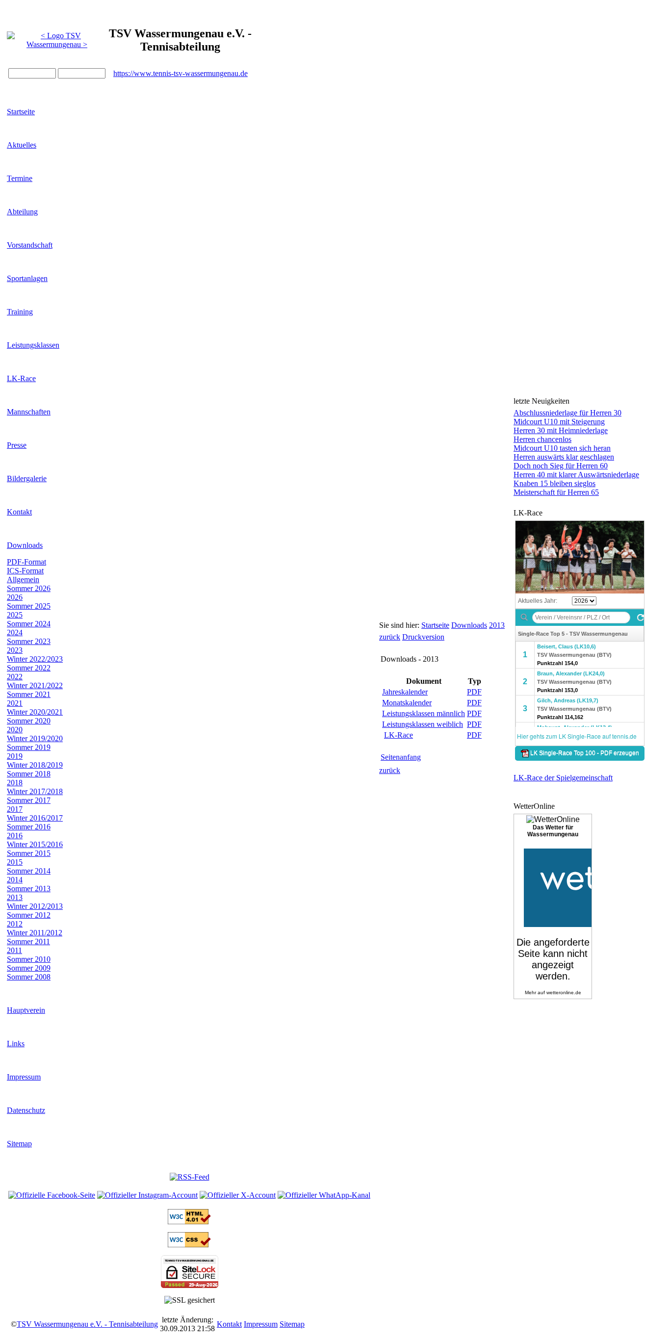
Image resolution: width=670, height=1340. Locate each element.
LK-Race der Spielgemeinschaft (563, 777)
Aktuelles (21, 145)
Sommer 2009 (29, 968)
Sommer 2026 (29, 588)
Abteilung (22, 211)
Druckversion (423, 637)
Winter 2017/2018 (35, 791)
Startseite (21, 111)
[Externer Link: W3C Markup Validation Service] (189, 1221)
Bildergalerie (27, 478)
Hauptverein (26, 1010)
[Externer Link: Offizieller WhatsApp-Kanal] (324, 1195)
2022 (15, 676)
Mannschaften (29, 412)
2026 (15, 597)
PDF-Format (26, 562)
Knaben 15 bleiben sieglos (554, 483)
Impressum (24, 1077)
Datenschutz (26, 1110)
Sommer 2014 (29, 871)
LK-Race (21, 378)
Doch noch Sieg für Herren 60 (561, 466)
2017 (15, 809)
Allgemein (23, 579)
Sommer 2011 (28, 941)
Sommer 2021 (29, 694)
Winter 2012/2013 (35, 906)
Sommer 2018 (29, 774)
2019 (15, 756)
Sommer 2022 (29, 668)
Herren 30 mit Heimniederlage (561, 430)
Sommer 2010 (29, 959)
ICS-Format (25, 571)
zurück (389, 637)
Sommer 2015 (29, 853)
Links (16, 1043)
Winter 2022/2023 (35, 659)
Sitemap (19, 1143)
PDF (474, 692)
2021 (15, 703)
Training (20, 312)
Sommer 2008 (29, 977)
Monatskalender (407, 702)
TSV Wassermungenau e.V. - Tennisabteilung (87, 1324)
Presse (16, 445)
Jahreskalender (405, 692)
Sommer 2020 (29, 721)
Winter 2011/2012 (34, 932)
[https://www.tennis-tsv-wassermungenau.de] (57, 37)
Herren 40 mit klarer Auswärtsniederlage (576, 474)
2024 (15, 632)
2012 (15, 924)
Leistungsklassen (33, 345)
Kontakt (19, 512)
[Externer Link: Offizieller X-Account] (238, 1195)
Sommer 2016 (29, 827)
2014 (15, 880)
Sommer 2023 (29, 641)
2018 (15, 782)
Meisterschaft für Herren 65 (556, 492)
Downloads (25, 545)
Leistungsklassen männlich (423, 713)
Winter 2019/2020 (35, 738)
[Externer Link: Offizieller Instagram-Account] (147, 1195)
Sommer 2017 (29, 800)
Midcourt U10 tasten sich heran (562, 448)
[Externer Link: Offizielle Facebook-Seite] (51, 1195)
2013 (15, 897)
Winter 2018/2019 (35, 765)
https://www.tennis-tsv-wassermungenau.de (180, 73)
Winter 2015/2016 (35, 844)
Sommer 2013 (29, 888)
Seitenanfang (401, 757)
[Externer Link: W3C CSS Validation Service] (189, 1244)
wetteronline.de (563, 992)
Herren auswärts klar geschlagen (564, 457)
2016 (15, 835)
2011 (14, 950)
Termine (19, 178)
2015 (15, 862)
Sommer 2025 (29, 606)
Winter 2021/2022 (35, 685)
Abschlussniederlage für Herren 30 (567, 413)
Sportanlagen (27, 278)
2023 (15, 650)
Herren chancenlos (542, 439)
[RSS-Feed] (189, 1177)
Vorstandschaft (29, 245)
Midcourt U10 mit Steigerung (559, 421)
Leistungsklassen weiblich (422, 724)
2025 (15, 615)
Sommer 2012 (29, 915)
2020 (15, 729)
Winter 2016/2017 (35, 818)
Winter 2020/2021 (35, 712)
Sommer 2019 (29, 747)
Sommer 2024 (29, 623)
